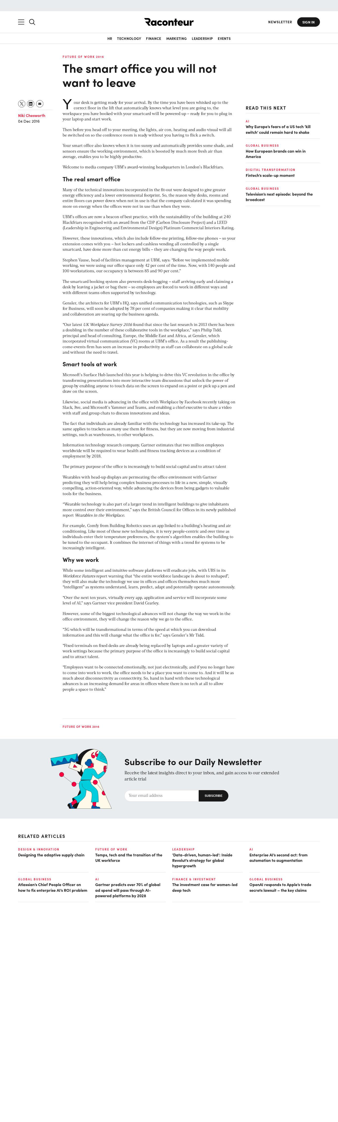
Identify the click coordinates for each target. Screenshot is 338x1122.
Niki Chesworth (31, 115)
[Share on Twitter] (22, 103)
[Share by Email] (40, 103)
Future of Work (111, 849)
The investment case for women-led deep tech (205, 887)
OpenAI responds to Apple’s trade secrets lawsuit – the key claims (280, 887)
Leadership (202, 38)
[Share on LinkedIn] (31, 103)
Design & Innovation (38, 849)
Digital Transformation (270, 170)
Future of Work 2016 (83, 57)
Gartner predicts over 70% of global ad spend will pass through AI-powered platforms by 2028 (127, 890)
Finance (153, 38)
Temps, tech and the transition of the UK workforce (128, 857)
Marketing (176, 38)
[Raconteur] (169, 22)
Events (224, 38)
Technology (129, 38)
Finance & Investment (194, 879)
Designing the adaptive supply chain (51, 854)
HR (109, 38)
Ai (248, 121)
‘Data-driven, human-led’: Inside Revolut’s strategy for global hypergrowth (202, 860)
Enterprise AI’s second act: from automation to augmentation (278, 857)
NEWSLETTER (280, 22)
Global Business (262, 145)
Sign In (308, 22)
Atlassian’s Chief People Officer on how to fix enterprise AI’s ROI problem (52, 887)
